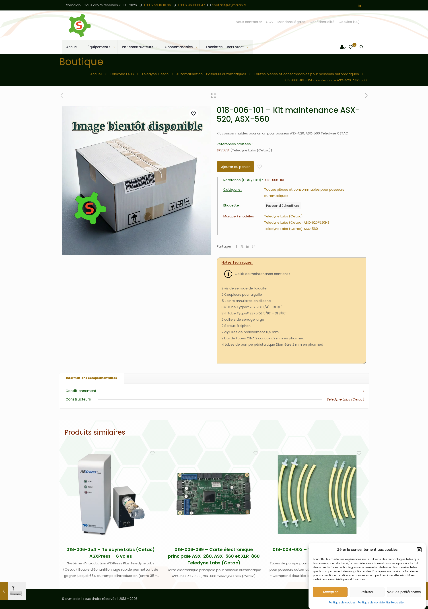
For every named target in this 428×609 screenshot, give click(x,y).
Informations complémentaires (91, 378)
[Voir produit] (153, 462)
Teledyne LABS (122, 74)
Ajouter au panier (235, 166)
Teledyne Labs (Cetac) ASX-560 (291, 228)
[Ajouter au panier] (153, 452)
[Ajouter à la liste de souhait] (153, 471)
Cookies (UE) (349, 21)
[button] (419, 549)
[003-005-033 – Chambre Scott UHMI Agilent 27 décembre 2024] (13, 591)
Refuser (367, 592)
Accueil (96, 74)
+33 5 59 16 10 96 (157, 5)
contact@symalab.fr (229, 5)
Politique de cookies (342, 602)
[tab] (91, 378)
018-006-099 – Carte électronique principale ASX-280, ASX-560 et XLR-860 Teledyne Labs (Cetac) (214, 556)
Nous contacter (249, 21)
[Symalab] (79, 25)
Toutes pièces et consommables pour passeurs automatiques (306, 74)
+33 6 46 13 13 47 (191, 5)
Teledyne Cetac (155, 74)
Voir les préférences (404, 592)
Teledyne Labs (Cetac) (283, 216)
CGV (270, 21)
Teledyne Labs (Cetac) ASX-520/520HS (296, 222)
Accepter (330, 592)
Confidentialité (322, 21)
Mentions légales (292, 21)
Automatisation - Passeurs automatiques (211, 74)
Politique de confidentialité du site (380, 602)
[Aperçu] (153, 481)
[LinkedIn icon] (359, 5)
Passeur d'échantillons (283, 206)
